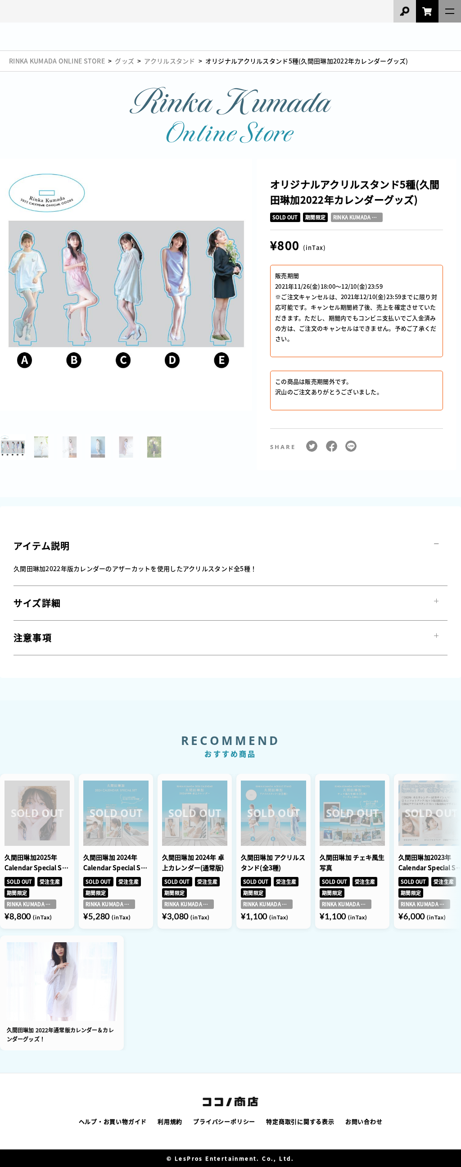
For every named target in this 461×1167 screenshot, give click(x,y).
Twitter (311, 443)
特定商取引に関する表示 (300, 1121)
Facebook (331, 443)
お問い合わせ (364, 1121)
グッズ (124, 60)
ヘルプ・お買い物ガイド (113, 1121)
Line (351, 443)
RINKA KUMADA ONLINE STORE (57, 60)
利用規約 (170, 1121)
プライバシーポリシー (224, 1121)
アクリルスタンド (169, 60)
